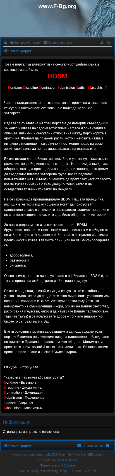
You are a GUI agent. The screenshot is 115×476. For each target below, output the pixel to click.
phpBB (50, 454)
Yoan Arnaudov (67, 460)
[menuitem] (25, 42)
